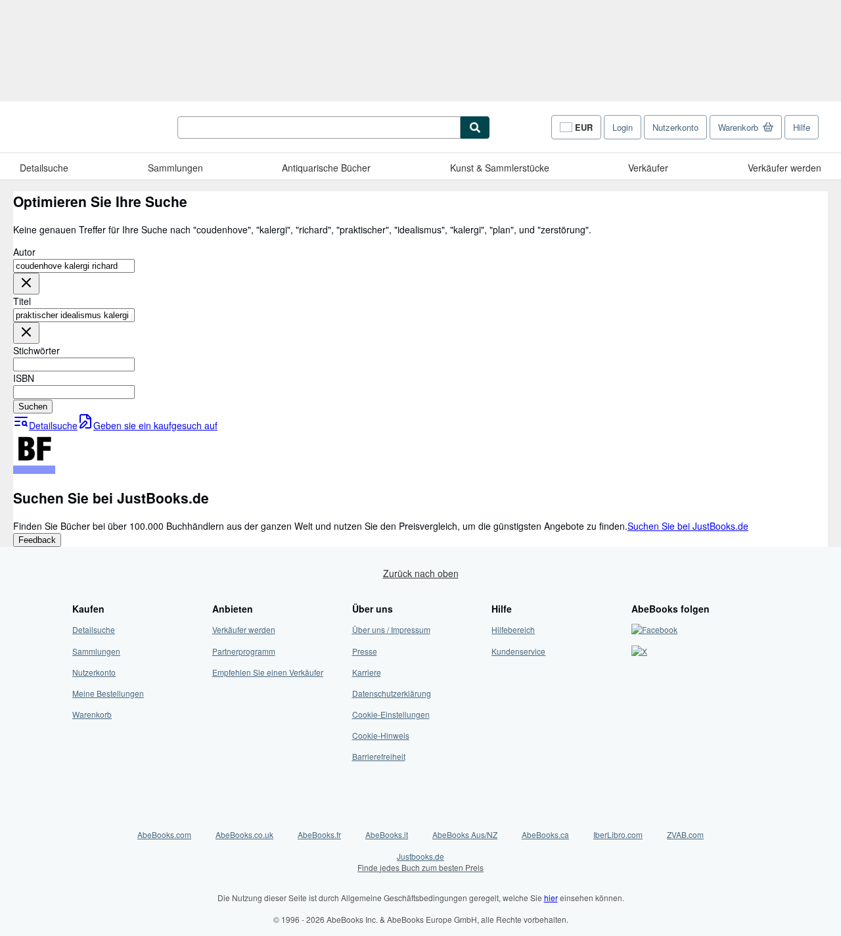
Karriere (366, 672)
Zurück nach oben (421, 573)
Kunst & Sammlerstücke (499, 167)
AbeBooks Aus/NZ (464, 834)
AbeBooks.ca (545, 834)
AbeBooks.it (386, 834)
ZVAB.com (685, 834)
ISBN (23, 378)
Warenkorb (92, 714)
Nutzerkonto (675, 127)
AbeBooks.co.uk (244, 834)
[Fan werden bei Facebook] (654, 629)
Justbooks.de (420, 862)
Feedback (37, 540)
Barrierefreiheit (378, 756)
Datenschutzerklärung (391, 693)
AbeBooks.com (164, 834)
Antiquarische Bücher (326, 167)
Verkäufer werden (784, 167)
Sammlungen (175, 167)
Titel (22, 301)
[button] (26, 283)
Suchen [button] (32, 406)
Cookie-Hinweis (380, 735)
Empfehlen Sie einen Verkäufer (267, 672)
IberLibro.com (618, 834)
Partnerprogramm (243, 651)
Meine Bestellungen (108, 693)
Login (622, 127)
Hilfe (801, 127)
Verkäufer (648, 167)
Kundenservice (518, 651)
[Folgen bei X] (639, 651)
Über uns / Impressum (391, 629)
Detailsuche (44, 167)
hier (551, 897)
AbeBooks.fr (319, 834)
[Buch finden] (475, 127)
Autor (24, 251)
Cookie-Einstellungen (391, 714)
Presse (364, 651)
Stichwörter (36, 350)
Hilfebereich (513, 629)
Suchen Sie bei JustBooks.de (687, 525)
